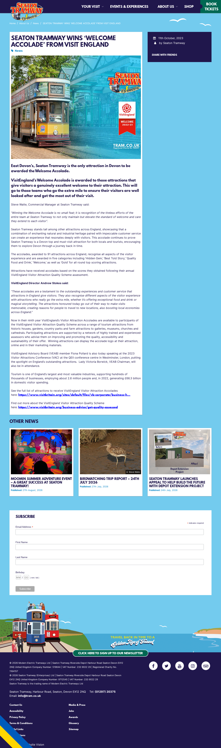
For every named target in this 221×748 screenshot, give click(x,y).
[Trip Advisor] (205, 665)
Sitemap (74, 729)
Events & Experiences (119, 6)
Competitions (17, 735)
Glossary (74, 723)
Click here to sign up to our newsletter (110, 653)
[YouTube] (179, 665)
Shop (186, 6)
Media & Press (77, 705)
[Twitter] (166, 665)
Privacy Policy (17, 717)
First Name (22, 542)
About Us (166, 6)
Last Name (21, 557)
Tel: (102, 691)
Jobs (71, 711)
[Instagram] (192, 665)
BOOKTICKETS (211, 6)
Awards (73, 717)
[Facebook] (153, 665)
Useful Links (16, 729)
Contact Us (15, 705)
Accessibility (16, 711)
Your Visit (90, 6)
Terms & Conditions (20, 723)
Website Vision (34, 744)
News (19, 50)
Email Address (24, 527)
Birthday (20, 572)
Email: (25, 695)
